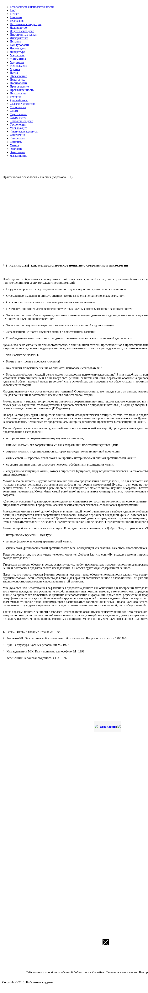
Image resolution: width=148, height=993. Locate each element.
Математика (18, 58)
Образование (18, 76)
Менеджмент (18, 65)
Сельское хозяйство (22, 103)
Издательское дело (22, 31)
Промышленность (22, 90)
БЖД (13, 10)
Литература (17, 51)
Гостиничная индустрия (25, 24)
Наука (14, 72)
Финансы (16, 141)
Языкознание (18, 155)
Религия (15, 96)
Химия (14, 145)
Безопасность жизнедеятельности (32, 6)
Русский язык (19, 100)
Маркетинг (17, 55)
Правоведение (19, 86)
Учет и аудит (18, 128)
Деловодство (18, 27)
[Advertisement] (58, 220)
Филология (17, 135)
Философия (17, 138)
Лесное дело (18, 48)
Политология (18, 83)
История (15, 41)
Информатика (19, 38)
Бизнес (14, 13)
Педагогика (17, 79)
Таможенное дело (21, 121)
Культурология (19, 45)
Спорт (14, 110)
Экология (16, 148)
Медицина (17, 62)
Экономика (17, 152)
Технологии (18, 124)
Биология (16, 17)
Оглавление (108, 726)
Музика (15, 69)
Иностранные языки (23, 34)
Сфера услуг (18, 117)
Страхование (18, 114)
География (17, 20)
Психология (18, 93)
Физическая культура (24, 131)
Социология (18, 107)
